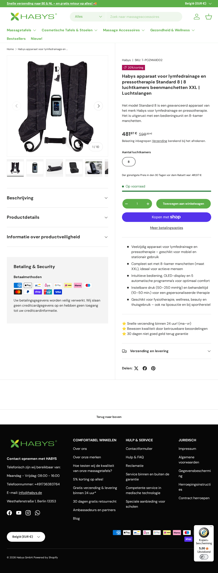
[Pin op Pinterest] (153, 368)
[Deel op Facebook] (145, 368)
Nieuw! (36, 38)
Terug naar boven (109, 417)
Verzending (159, 141)
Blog (76, 518)
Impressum (187, 448)
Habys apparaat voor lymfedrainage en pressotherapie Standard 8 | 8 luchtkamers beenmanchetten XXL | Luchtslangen (43, 49)
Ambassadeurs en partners (94, 510)
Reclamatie (134, 465)
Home (10, 49)
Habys (126, 60)
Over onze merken (87, 457)
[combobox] (126, 16)
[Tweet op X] (136, 368)
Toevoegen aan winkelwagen (183, 204)
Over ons (80, 448)
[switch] (204, 556)
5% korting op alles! (88, 479)
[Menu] (211, 527)
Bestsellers (16, 38)
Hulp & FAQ (135, 457)
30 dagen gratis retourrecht (94, 501)
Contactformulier (139, 448)
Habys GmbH (25, 557)
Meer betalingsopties (166, 228)
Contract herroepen (194, 498)
